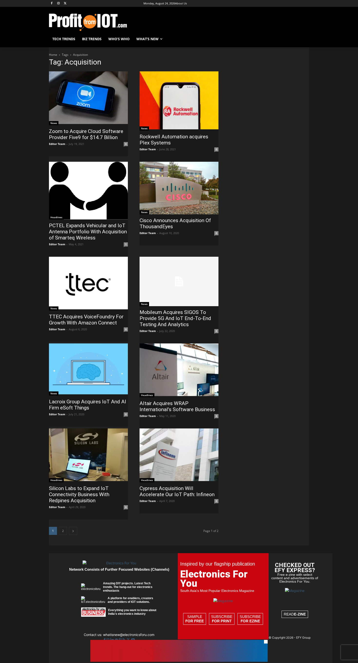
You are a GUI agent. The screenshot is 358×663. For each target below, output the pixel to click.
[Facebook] (52, 3)
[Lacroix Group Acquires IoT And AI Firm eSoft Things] (88, 369)
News (53, 123)
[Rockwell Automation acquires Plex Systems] (179, 101)
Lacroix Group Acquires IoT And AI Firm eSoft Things (87, 405)
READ (295, 614)
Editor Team (57, 144)
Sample (194, 619)
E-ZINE (300, 614)
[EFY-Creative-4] (179, 660)
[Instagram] (58, 3)
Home (53, 55)
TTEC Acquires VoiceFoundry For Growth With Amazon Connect (86, 320)
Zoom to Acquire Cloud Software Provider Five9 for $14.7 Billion (86, 134)
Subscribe (221, 619)
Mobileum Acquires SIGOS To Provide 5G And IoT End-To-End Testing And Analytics (175, 318)
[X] (65, 3)
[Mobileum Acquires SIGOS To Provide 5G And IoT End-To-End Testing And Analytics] (179, 281)
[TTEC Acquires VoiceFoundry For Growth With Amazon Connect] (88, 284)
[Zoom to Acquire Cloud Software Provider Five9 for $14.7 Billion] (88, 98)
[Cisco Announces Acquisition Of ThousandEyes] (179, 188)
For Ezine (250, 621)
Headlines (56, 217)
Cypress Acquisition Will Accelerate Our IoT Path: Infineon (177, 491)
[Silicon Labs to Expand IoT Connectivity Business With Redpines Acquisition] (88, 455)
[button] (303, 39)
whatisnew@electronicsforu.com (128, 635)
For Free (194, 621)
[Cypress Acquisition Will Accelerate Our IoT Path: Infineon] (179, 455)
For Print (222, 621)
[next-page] (73, 531)
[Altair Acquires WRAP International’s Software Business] (179, 370)
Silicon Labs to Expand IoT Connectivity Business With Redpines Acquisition (79, 494)
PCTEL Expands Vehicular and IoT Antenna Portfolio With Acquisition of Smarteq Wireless (88, 232)
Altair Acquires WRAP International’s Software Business (177, 406)
